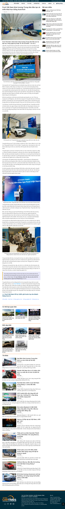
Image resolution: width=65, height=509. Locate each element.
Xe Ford (10, 299)
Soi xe (23, 3)
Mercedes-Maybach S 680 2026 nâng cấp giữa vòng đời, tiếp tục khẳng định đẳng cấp (27, 408)
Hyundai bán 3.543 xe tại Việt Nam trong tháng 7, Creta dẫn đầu (28, 383)
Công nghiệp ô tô (27, 299)
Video (49, 3)
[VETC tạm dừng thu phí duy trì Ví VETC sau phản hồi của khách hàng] (8, 330)
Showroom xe (36, 299)
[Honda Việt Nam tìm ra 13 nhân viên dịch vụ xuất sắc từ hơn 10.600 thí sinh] (9, 374)
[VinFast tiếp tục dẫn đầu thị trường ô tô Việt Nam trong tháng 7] (9, 465)
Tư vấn (29, 3)
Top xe (44, 3)
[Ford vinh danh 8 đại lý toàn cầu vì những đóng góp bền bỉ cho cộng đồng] (34, 312)
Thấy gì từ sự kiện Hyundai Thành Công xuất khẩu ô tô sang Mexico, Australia (28, 434)
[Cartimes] (5, 3)
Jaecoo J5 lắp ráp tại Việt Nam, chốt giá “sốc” (28, 420)
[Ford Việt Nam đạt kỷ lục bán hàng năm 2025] (21, 312)
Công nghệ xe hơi (18, 299)
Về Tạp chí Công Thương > (57, 0)
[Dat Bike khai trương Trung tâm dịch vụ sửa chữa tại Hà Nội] (9, 362)
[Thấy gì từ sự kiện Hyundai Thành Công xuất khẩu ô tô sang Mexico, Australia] (9, 436)
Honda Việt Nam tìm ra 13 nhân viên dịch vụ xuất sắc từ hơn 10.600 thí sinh (28, 372)
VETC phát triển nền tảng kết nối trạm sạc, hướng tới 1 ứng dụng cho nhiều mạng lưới (27, 395)
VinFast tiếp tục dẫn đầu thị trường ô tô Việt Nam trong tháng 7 (28, 463)
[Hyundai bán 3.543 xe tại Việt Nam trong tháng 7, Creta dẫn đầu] (9, 386)
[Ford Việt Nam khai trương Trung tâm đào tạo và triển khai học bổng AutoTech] (21, 27)
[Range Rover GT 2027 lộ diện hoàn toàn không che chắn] (44, 42)
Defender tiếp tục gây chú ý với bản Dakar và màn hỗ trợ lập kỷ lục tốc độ (53, 46)
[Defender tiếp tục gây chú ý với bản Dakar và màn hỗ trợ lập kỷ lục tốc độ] (8, 344)
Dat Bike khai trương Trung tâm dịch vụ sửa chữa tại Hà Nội (27, 359)
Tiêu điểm (16, 3)
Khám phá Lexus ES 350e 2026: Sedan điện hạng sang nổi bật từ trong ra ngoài (27, 451)
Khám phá (36, 3)
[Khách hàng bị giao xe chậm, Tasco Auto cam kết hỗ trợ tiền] (21, 330)
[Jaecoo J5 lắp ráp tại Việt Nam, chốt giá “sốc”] (9, 423)
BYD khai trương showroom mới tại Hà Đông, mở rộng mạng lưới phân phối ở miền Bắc (28, 475)
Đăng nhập (60, 3)
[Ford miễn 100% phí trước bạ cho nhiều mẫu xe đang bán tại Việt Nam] (8, 312)
